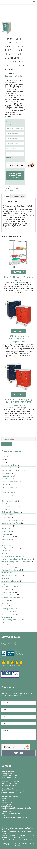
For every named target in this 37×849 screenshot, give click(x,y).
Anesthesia (10, 190)
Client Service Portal (9, 832)
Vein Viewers (5, 603)
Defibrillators (5, 495)
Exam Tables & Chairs (9, 506)
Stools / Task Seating (9, 567)
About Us (5, 834)
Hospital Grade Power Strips (11, 520)
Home (4, 828)
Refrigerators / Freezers (9, 548)
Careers (32, 836)
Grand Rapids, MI (7, 810)
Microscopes (5, 531)
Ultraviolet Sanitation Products (12, 598)
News (29, 832)
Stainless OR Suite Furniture (11, 556)
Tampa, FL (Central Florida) (11, 814)
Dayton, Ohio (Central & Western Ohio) (14, 817)
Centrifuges (5, 490)
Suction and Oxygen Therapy (11, 575)
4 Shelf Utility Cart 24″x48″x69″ (18, 277)
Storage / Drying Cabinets (10, 570)
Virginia (3, 798)
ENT (3, 504)
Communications (7, 493)
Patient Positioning (7, 540)
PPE (2, 542)
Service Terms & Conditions (12, 839)
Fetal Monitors (6, 509)
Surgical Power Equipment (10, 581)
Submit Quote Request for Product (15, 175)
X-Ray (3, 622)
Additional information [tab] (18, 196)
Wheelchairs (5, 617)
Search (7, 444)
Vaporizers (5, 600)
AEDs (3, 462)
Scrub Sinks (5, 553)
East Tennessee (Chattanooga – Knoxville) (16, 808)
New (19, 190)
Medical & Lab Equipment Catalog (21, 828)
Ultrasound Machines (8, 595)
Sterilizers (4, 564)
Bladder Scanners (7, 476)
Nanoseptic (5, 534)
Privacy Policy (28, 839)
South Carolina (6, 806)
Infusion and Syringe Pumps (11, 523)
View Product (18, 272)
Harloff (15, 190)
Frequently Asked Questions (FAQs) (14, 836)
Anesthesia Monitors (8, 468)
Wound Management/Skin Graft (12, 620)
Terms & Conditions (19, 837)
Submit (18, 753)
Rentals (4, 551)
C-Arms (4, 484)
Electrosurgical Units (8, 501)
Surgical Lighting (7, 578)
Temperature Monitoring (9, 587)
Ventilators (5, 606)
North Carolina (6, 804)
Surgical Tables (6, 584)
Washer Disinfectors (8, 614)
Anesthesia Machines (8, 465)
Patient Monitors (7, 537)
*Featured (4, 457)
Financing (21, 832)
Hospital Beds (6, 517)
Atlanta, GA (5, 816)
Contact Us (6, 837)
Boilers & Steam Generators (11, 482)
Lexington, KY (6, 812)
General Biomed (7, 515)
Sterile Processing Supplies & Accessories (15, 562)
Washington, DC (7, 802)
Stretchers (5, 573)
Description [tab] (6, 196)
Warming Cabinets (7, 609)
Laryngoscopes (6, 526)
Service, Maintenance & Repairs (13, 830)
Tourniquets (5, 589)
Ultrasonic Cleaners (8, 592)
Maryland (4, 800)
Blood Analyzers (7, 479)
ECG (3, 498)
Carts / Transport (14, 188)
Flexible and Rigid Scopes (10, 512)
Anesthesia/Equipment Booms (12, 471)
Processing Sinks (7, 545)
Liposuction (5, 529)
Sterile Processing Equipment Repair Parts (16, 559)
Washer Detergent (7, 611)
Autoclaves (5, 473)
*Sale (3, 459)
